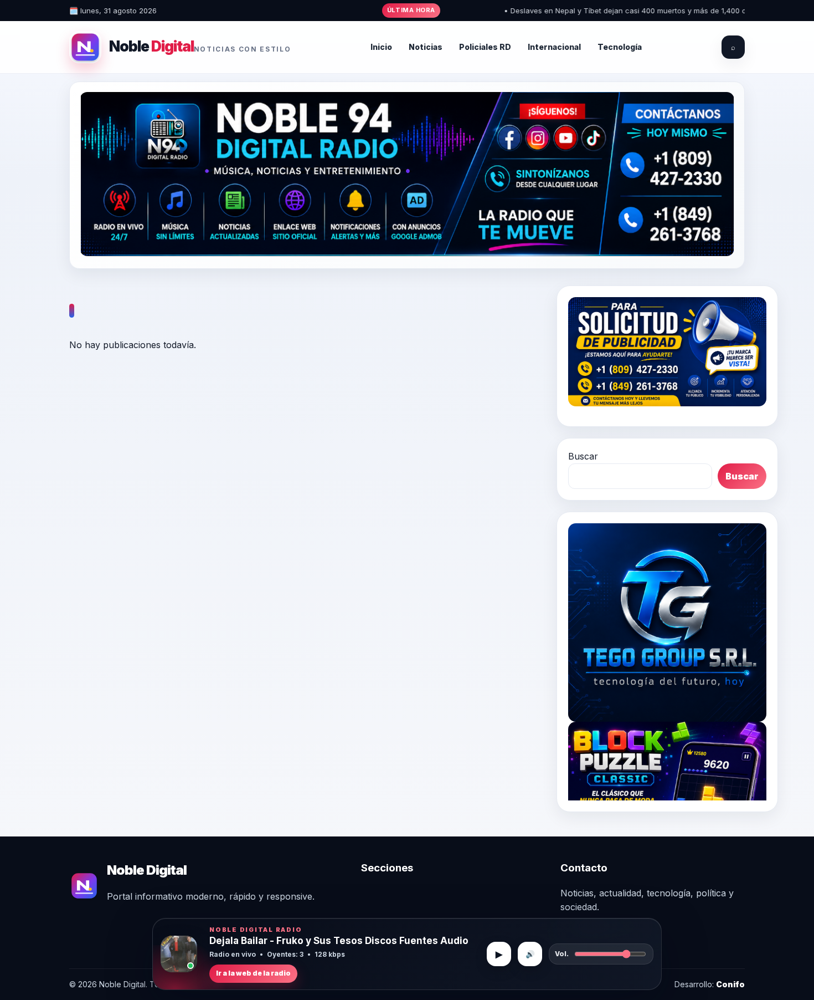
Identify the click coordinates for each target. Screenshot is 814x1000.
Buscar (583, 456)
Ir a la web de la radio (253, 973)
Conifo (730, 984)
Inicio (381, 47)
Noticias (425, 47)
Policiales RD (485, 47)
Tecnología (619, 47)
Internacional (554, 47)
